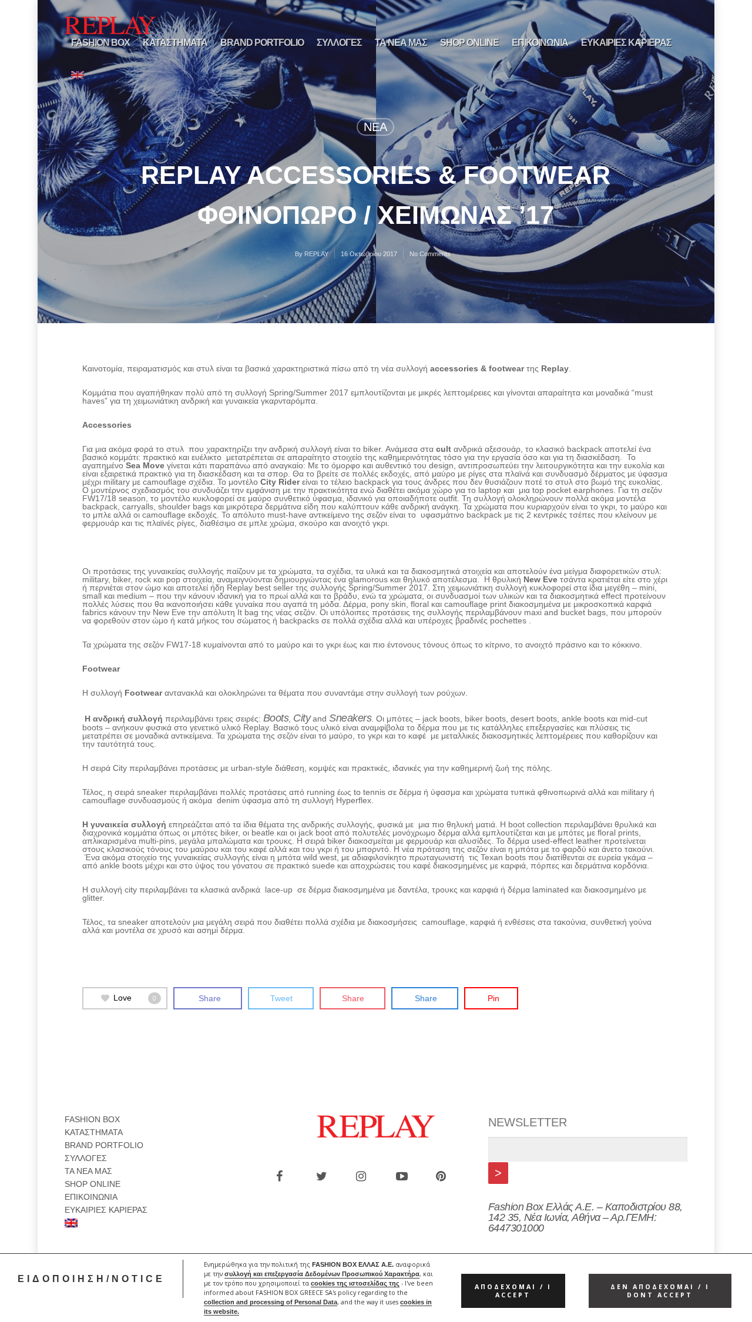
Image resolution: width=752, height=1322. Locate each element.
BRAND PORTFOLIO (262, 43)
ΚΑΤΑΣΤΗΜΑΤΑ (175, 43)
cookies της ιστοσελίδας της (355, 1283)
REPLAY (316, 253)
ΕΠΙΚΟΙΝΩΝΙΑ (540, 43)
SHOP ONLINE (469, 43)
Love (134, 997)
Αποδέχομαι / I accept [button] (513, 1291)
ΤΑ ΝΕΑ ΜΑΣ (401, 43)
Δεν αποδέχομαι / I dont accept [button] (660, 1291)
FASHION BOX (100, 43)
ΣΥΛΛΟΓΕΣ (339, 43)
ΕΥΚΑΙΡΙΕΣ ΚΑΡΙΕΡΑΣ (626, 43)
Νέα (375, 126)
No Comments (430, 253)
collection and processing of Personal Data (270, 1302)
